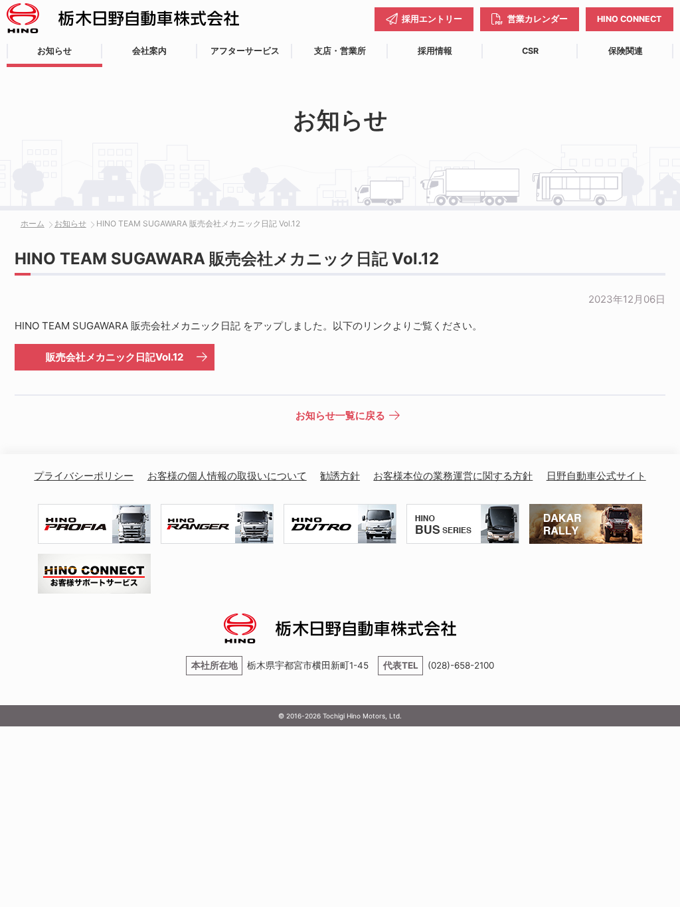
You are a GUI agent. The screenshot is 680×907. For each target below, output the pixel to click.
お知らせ (54, 51)
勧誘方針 (340, 475)
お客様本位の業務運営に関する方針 (453, 475)
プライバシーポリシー (83, 475)
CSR (530, 51)
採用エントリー (432, 19)
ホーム (32, 223)
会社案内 (149, 51)
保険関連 (625, 51)
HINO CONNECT (629, 19)
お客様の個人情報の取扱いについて (227, 475)
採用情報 (435, 51)
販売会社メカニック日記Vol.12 (114, 357)
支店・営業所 (340, 51)
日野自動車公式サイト (596, 475)
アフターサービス (245, 51)
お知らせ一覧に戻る (340, 415)
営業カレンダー (537, 19)
